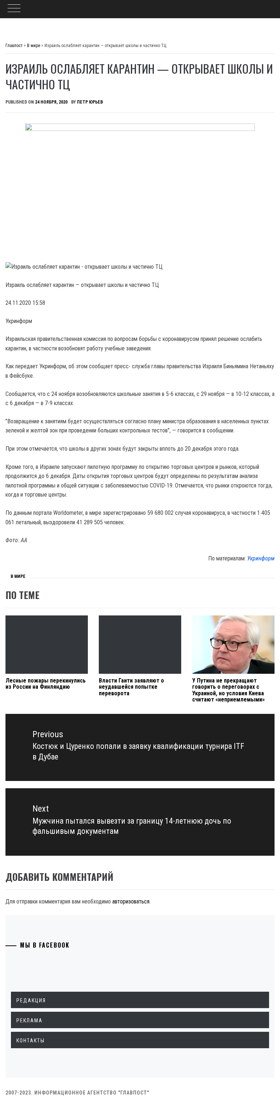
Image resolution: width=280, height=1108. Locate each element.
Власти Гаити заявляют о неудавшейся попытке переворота (131, 687)
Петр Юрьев (90, 102)
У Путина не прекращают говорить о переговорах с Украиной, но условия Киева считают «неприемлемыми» (228, 690)
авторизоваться (130, 901)
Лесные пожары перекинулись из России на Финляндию (45, 684)
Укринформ (261, 558)
